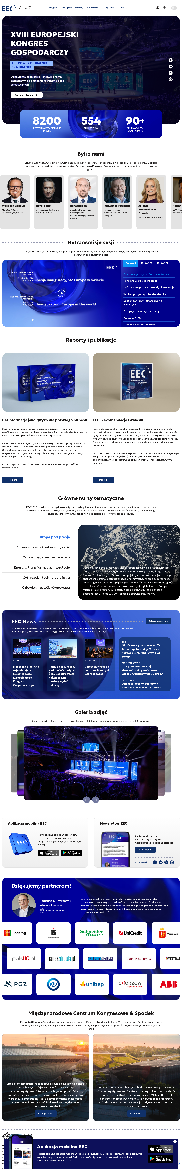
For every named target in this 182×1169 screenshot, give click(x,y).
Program (53, 8)
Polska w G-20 (132, 318)
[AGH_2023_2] (103, 933)
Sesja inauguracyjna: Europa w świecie (146, 274)
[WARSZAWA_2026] (65, 933)
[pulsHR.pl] (127, 958)
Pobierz (13, 479)
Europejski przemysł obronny (141, 311)
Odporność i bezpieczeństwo (46, 557)
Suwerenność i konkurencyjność (43, 547)
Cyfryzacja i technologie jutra (46, 577)
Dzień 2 (146, 263)
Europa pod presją (54, 537)
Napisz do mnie (55, 910)
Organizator (110, 8)
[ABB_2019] (65, 984)
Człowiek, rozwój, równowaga (46, 587)
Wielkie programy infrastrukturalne (145, 294)
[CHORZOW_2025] (26, 984)
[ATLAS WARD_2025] (103, 984)
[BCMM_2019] (142, 933)
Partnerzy (78, 8)
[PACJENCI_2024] (51, 958)
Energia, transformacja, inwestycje (42, 567)
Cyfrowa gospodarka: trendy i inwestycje (148, 287)
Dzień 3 (162, 263)
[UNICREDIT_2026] (26, 933)
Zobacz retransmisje (26, 95)
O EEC (42, 8)
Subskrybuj (145, 849)
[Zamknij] (175, 1142)
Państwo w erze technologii (140, 280)
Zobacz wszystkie (158, 620)
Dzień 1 (131, 263)
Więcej (124, 8)
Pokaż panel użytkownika (158, 8)
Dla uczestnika (94, 8)
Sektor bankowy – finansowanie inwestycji (142, 302)
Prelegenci (67, 8)
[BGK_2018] (142, 984)
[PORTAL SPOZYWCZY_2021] (89, 958)
